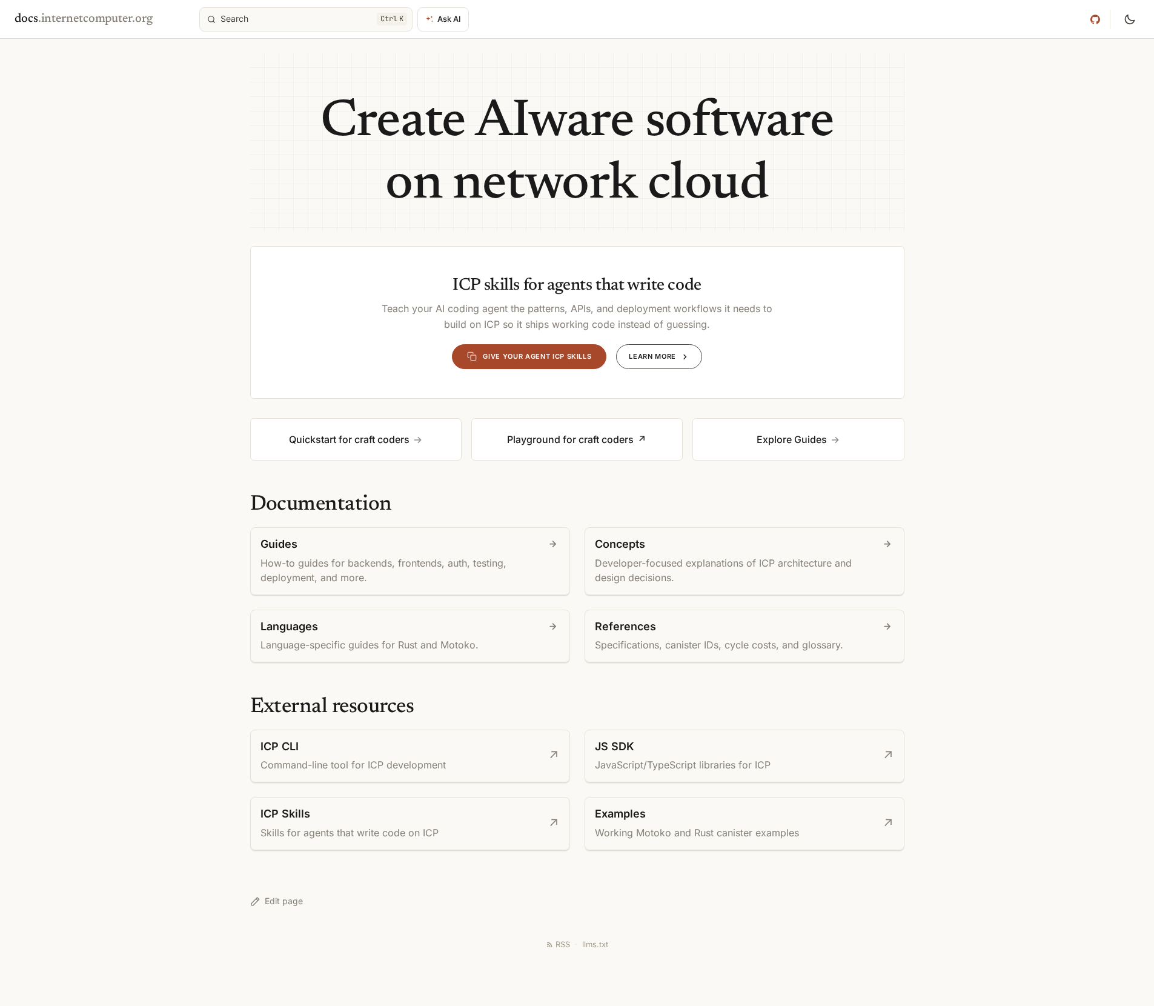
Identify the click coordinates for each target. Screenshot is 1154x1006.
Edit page (284, 901)
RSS (562, 944)
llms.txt (595, 944)
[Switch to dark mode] (1129, 19)
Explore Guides (792, 439)
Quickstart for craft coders (349, 439)
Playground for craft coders (570, 439)
